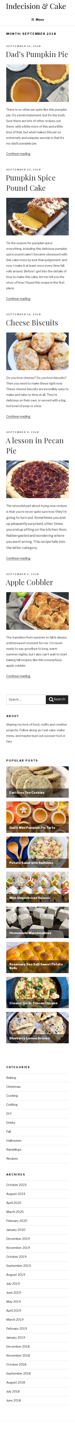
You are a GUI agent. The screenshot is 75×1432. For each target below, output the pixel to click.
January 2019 (15, 1337)
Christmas (13, 1087)
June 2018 (13, 1400)
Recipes (12, 1158)
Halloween (13, 1141)
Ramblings (13, 1149)
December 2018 (18, 1346)
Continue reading (18, 154)
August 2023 (15, 1194)
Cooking (12, 1096)
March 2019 (15, 1320)
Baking (11, 1078)
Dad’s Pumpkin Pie (37, 54)
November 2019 (18, 1248)
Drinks (10, 1123)
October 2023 (16, 1185)
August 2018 (15, 1382)
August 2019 (15, 1275)
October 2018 (16, 1364)
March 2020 (15, 1212)
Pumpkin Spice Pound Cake (31, 183)
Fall (8, 1132)
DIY (9, 1114)
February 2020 (16, 1221)
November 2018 (18, 1355)
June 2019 (13, 1293)
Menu (40, 19)
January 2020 (15, 1230)
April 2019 (13, 1311)
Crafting (12, 1105)
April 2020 (13, 1203)
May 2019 (13, 1302)
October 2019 (16, 1257)
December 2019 (18, 1239)
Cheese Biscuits (32, 322)
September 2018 (18, 1373)
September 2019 (18, 1266)
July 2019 (13, 1284)
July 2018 (13, 1391)
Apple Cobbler (29, 582)
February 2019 (16, 1328)
